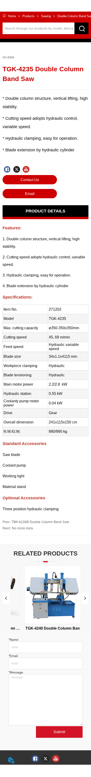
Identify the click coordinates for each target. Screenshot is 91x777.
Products (28, 16)
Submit (59, 732)
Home (12, 16)
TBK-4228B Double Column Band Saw (40, 522)
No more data (22, 528)
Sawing (46, 16)
